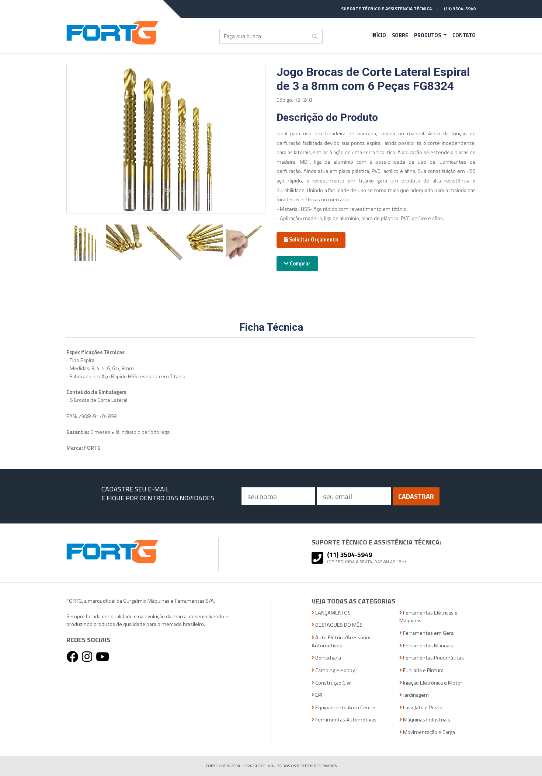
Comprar (299, 264)
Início (378, 35)
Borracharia (327, 658)
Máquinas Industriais (426, 720)
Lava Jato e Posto (422, 707)
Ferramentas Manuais (427, 646)
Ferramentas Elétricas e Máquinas (428, 617)
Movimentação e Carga (428, 732)
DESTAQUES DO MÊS (338, 625)
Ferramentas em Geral (428, 633)
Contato (464, 35)
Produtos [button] (428, 35)
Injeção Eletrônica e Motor (432, 683)
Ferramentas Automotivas (345, 720)
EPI (318, 695)
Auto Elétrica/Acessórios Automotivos (342, 642)
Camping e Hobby (334, 670)
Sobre (400, 35)
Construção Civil (332, 683)
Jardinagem (415, 695)
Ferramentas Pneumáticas (433, 658)
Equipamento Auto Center (345, 707)
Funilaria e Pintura (423, 670)
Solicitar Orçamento (313, 240)
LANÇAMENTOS (332, 613)
